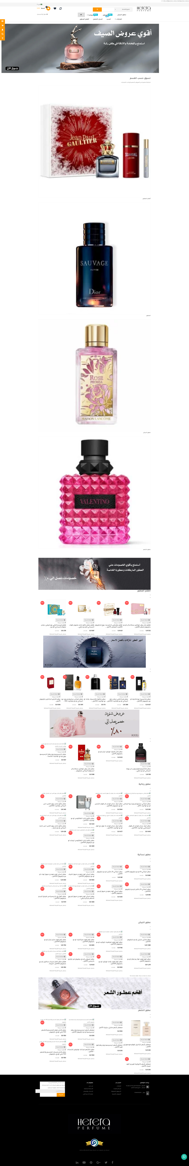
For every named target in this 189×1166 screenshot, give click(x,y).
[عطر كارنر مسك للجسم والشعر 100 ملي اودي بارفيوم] (52, 934)
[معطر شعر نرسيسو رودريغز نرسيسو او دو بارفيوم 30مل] (108, 1022)
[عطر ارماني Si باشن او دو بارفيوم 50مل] (139, 864)
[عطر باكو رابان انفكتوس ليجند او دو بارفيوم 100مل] (108, 832)
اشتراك (61, 1096)
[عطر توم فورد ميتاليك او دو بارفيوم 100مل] (110, 932)
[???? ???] (94, 994)
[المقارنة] (60, 9)
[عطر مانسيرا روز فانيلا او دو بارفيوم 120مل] (73, 683)
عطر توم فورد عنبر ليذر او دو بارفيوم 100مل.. (83, 942)
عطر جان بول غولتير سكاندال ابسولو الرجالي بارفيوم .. (139, 770)
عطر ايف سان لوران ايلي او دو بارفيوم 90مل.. (54, 873)
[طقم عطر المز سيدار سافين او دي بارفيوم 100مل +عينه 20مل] (80, 953)
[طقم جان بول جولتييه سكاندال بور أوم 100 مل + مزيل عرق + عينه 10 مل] (56, 609)
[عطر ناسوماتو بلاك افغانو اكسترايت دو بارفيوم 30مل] (52, 956)
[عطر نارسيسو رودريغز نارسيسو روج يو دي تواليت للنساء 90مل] (108, 745)
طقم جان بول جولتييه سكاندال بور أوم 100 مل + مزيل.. (52, 626)
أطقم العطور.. (146, 198)
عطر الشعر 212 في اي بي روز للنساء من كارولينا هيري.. (55, 1032)
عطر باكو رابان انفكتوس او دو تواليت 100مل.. (110, 820)
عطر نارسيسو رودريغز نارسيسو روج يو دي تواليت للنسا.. (109, 755)
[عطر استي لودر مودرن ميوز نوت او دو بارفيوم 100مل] (80, 866)
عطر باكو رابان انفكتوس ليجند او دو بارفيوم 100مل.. (109, 842)
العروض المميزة (116, 1095)
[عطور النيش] (94, 375)
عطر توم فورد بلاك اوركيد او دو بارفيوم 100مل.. (139, 964)
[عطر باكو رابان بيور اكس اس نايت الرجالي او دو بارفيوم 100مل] (80, 817)
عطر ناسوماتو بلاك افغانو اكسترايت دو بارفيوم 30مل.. (55, 966)
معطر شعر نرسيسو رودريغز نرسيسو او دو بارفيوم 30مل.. (110, 1032)
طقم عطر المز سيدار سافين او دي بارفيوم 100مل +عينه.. (80, 964)
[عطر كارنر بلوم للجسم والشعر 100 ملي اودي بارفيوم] (80, 1022)
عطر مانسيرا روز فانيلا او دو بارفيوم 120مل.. (73, 700)
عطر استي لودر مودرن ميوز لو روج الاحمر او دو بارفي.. (109, 898)
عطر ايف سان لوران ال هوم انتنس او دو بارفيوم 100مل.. (137, 805)
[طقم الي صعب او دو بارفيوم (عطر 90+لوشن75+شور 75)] (84, 609)
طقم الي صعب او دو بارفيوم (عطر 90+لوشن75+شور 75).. (81, 626)
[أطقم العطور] (94, 141)
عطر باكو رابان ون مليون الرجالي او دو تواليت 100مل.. (52, 805)
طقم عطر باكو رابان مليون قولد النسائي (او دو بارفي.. (138, 626)
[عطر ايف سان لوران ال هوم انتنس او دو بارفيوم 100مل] (137, 795)
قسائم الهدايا (117, 1090)
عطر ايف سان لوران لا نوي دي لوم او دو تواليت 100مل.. (137, 827)
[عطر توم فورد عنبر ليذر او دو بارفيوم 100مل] (81, 932)
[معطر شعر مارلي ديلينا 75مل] (142, 1020)
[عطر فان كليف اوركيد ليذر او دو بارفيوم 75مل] (53, 744)
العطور (148, 315)
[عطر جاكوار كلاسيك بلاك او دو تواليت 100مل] (141, 683)
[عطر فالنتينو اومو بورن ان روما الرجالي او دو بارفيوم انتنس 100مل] (84, 752)
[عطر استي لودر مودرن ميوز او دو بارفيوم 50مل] (137, 884)
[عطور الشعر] (94, 492)
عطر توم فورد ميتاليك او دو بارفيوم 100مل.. (111, 942)
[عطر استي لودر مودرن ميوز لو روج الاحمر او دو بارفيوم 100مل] (108, 888)
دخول (44, 14)
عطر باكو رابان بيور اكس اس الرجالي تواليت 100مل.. (83, 805)
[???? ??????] (94, 782)
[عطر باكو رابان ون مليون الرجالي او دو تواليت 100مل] (52, 795)
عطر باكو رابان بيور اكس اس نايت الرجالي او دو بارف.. (80, 827)
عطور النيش (147, 432)
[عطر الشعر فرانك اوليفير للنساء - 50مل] (110, 1042)
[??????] (94, 724)
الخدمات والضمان (88, 1092)
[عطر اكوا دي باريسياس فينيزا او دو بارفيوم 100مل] (80, 888)
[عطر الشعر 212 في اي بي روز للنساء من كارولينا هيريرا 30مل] (52, 1022)
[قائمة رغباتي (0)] (54, 8)
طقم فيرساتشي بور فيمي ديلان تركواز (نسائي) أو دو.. (109, 626)
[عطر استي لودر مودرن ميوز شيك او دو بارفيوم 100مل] (108, 866)
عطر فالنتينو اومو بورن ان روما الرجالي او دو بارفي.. (82, 770)
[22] (94, 652)
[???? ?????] (94, 920)
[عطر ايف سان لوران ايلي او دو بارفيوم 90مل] (53, 864)
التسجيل (39, 14)
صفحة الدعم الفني (88, 1095)
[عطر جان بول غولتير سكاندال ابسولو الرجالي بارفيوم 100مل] (141, 752)
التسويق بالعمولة (116, 1092)
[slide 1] (94, 48)
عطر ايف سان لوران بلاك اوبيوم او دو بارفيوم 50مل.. (52, 895)
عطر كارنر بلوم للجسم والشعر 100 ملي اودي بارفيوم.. (82, 1032)
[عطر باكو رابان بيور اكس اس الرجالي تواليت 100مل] (80, 795)
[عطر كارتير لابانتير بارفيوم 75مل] (96, 683)
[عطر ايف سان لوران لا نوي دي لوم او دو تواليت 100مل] (137, 817)
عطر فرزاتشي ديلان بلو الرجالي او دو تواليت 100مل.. (49, 700)
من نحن (91, 1087)
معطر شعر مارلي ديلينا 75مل (139, 1029)
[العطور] (94, 258)
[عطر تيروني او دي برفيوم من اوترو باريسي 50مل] (108, 952)
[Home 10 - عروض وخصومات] (94, 574)
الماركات (119, 1087)
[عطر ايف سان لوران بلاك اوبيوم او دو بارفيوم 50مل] (52, 885)
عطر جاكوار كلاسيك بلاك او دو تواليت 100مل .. (140, 700)
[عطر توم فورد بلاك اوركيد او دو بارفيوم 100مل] (138, 955)
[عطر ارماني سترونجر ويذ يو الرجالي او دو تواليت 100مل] (118, 683)
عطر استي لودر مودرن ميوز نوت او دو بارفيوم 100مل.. (81, 876)
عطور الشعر (147, 549)
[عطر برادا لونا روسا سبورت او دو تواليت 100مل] (52, 816)
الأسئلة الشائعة (88, 1090)
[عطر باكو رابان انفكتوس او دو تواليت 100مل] (112, 802)
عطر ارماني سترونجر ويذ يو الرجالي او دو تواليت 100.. (117, 700)
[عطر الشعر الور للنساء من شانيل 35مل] (54, 1042)
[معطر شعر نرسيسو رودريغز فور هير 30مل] (138, 1038)
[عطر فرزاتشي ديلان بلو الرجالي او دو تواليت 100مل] (50, 683)
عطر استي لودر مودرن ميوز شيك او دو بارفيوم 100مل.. (109, 876)
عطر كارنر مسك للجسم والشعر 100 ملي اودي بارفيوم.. (53, 944)
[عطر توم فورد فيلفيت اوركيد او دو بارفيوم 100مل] (137, 934)
